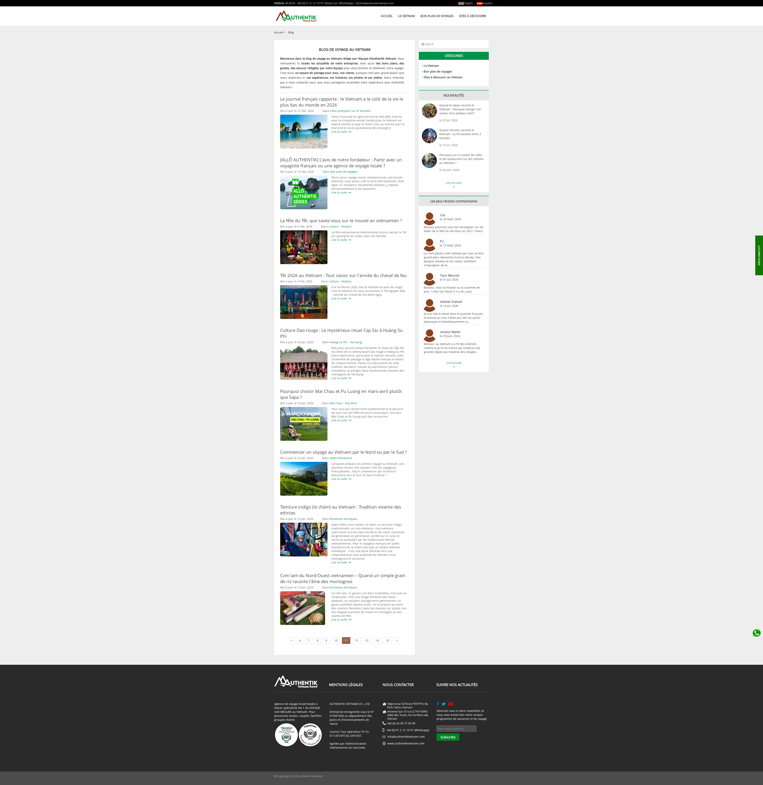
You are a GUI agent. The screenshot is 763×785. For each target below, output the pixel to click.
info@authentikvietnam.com (377, 3)
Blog (291, 32)
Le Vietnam (406, 16)
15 (387, 640)
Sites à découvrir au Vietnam (443, 77)
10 (335, 640)
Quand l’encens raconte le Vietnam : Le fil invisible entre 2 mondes (460, 134)
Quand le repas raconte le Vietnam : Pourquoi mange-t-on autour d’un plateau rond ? (460, 109)
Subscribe (448, 737)
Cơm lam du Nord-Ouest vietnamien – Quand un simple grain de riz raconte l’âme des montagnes (343, 578)
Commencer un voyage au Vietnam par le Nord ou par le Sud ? (343, 452)
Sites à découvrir (472, 16)
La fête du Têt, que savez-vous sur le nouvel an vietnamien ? (341, 220)
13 (366, 640)
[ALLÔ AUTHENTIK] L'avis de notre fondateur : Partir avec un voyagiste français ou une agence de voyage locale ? (341, 163)
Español (487, 3)
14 (377, 640)
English (468, 3)
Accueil (387, 16)
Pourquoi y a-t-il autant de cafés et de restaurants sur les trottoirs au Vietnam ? (461, 159)
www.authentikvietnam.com (405, 743)
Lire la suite (340, 132)
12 (356, 640)
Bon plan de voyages (436, 16)
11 (346, 640)
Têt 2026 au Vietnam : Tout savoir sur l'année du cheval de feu (343, 275)
